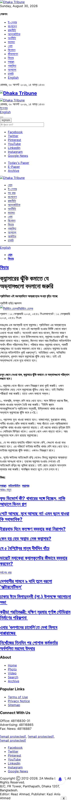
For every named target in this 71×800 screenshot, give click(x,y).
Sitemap (14, 705)
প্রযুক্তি (12, 66)
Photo (12, 669)
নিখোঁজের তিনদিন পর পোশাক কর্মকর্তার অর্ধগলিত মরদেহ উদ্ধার (29, 645)
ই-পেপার (12, 22)
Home (12, 665)
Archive (13, 171)
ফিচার (11, 58)
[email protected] (13, 736)
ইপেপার (3, 108)
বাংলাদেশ (12, 26)
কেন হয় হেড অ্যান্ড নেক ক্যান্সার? (25, 538)
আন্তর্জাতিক (14, 34)
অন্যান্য (12, 70)
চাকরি (10, 74)
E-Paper (14, 167)
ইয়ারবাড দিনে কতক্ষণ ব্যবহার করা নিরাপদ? (33, 529)
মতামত (11, 42)
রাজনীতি (12, 30)
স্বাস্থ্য (11, 62)
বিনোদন (11, 50)
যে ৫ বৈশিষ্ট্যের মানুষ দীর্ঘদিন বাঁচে (25, 548)
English (13, 77)
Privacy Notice (19, 701)
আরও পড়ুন (5, 490)
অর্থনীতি (12, 38)
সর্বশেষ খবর (5, 572)
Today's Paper (18, 163)
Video (12, 673)
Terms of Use (18, 697)
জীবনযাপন (13, 54)
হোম (10, 185)
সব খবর (11, 193)
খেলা (10, 46)
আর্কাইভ (12, 236)
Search (13, 677)
